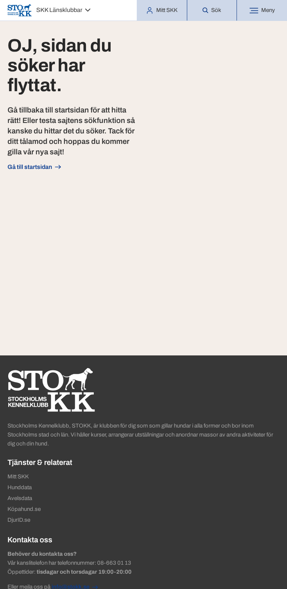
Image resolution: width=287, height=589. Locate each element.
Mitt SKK (18, 476)
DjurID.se (18, 520)
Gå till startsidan (29, 167)
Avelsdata (19, 498)
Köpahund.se (24, 509)
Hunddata (19, 487)
